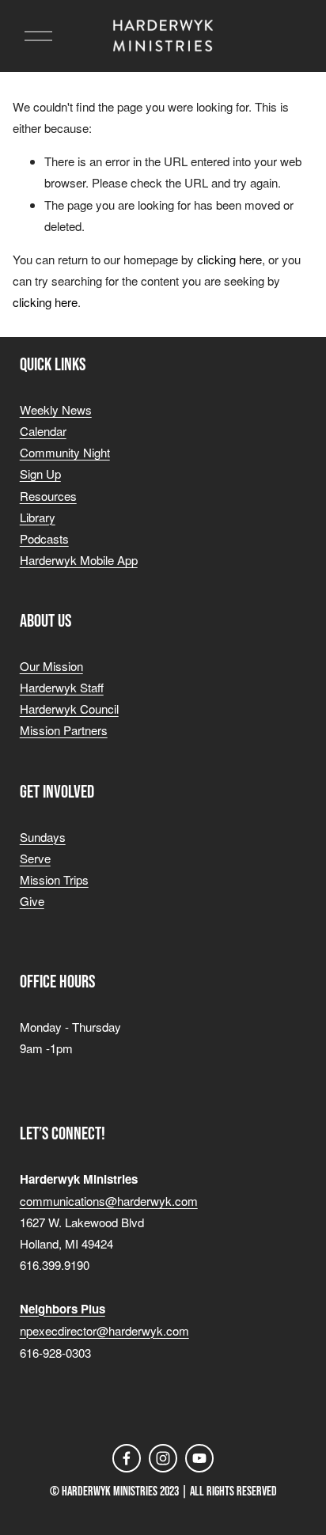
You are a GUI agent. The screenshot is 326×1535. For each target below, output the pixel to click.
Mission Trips (54, 879)
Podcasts (44, 538)
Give (32, 901)
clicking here (229, 259)
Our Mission (51, 666)
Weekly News (56, 409)
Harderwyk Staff (62, 687)
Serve (35, 858)
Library (37, 517)
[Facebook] (126, 1458)
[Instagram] (163, 1458)
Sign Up (40, 473)
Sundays (43, 836)
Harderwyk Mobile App (79, 559)
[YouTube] (199, 1458)
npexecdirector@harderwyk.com (104, 1330)
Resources (48, 495)
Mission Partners (64, 730)
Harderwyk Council (69, 708)
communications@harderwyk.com (109, 1200)
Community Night (65, 452)
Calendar (43, 431)
